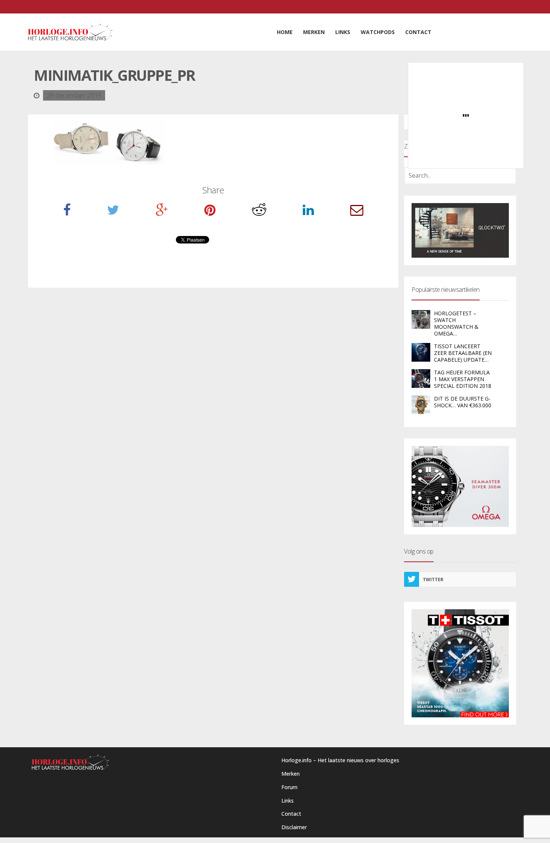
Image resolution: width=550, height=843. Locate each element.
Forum (289, 787)
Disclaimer (294, 827)
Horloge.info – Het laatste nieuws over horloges (340, 760)
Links (287, 800)
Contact (291, 813)
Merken (290, 773)
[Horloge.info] (70, 32)
